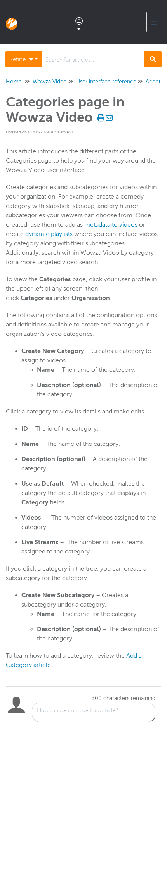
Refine (18, 59)
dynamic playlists (49, 234)
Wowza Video (50, 82)
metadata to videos (110, 224)
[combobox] (92, 59)
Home (14, 82)
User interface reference (106, 82)
